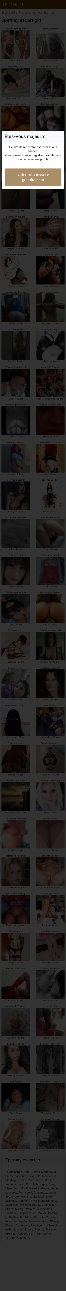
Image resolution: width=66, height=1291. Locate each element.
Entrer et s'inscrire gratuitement (33, 177)
